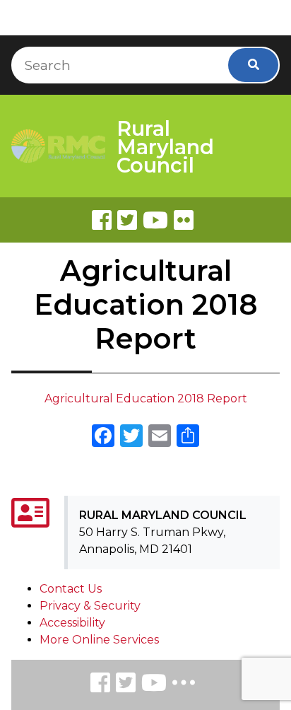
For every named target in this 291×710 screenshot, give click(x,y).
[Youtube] (155, 220)
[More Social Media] (183, 685)
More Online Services (99, 639)
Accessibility (72, 622)
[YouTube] (154, 685)
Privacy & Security (90, 605)
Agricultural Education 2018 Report (145, 398)
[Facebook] (102, 220)
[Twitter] (127, 220)
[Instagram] (126, 685)
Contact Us (71, 588)
